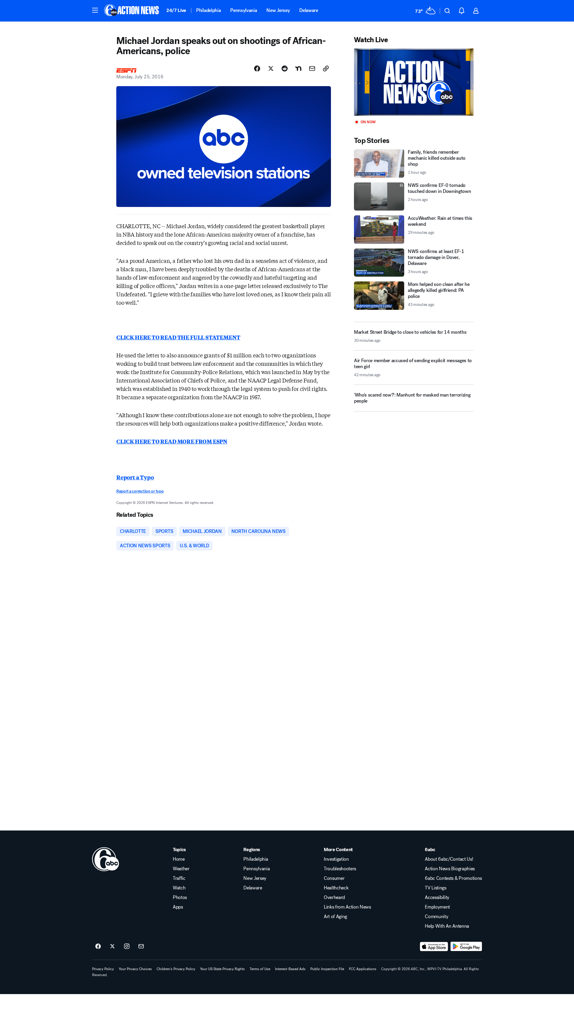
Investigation (336, 859)
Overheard (334, 897)
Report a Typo (135, 477)
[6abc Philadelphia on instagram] (127, 947)
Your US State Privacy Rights (222, 969)
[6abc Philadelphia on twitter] (112, 947)
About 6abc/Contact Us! (449, 859)
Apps (178, 907)
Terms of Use (260, 969)
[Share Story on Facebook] (257, 68)
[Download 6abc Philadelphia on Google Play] (466, 946)
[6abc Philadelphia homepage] (132, 10)
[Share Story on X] (271, 68)
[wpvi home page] (105, 859)
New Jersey (278, 10)
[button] (95, 10)
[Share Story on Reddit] (285, 68)
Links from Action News (347, 907)
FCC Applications (362, 969)
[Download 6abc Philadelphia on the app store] (434, 946)
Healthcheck (336, 888)
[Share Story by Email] (312, 68)
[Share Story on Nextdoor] (298, 68)
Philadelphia (208, 10)
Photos (180, 897)
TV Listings (435, 888)
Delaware (308, 10)
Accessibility (437, 897)
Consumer (334, 878)
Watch (179, 888)
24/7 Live (176, 10)
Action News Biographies (450, 868)
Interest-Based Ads (290, 969)
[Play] (414, 82)
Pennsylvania (243, 10)
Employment (437, 907)
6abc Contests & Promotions (453, 878)
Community (436, 916)
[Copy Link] (326, 68)
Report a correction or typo (140, 491)
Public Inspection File (327, 969)
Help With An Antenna (447, 926)
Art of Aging (335, 916)
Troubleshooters (340, 868)
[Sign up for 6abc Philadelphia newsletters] (141, 947)
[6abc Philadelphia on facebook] (98, 947)
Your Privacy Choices (135, 969)
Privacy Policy (103, 969)
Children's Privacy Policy (176, 969)
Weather (181, 868)
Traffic (179, 878)
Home (179, 859)
